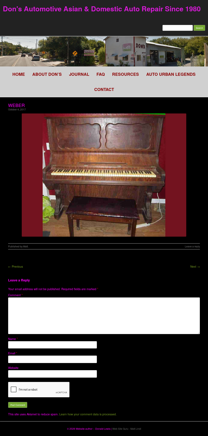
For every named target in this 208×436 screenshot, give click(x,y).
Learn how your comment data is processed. (88, 414)
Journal (79, 74)
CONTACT (104, 89)
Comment (15, 295)
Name (13, 339)
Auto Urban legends (171, 74)
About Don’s (47, 74)
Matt (25, 246)
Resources (125, 74)
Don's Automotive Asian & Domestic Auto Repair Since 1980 (102, 8)
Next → (195, 266)
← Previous (15, 266)
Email (12, 353)
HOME (18, 74)
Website (13, 368)
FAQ (100, 74)
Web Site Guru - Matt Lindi (126, 428)
